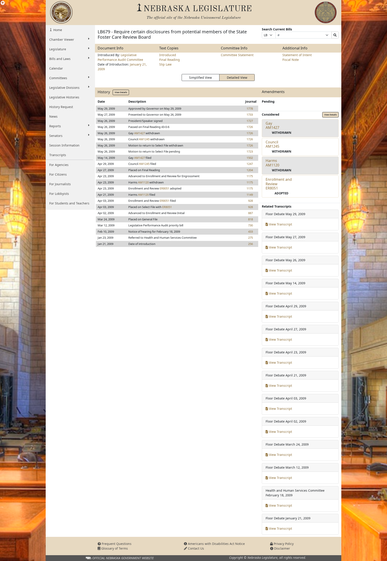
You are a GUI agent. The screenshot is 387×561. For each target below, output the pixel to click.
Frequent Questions (116, 544)
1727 (250, 121)
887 (250, 213)
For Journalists (60, 184)
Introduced (167, 55)
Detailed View (237, 77)
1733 (250, 115)
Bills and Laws (60, 59)
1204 (250, 170)
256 (250, 244)
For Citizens (58, 174)
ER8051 (164, 188)
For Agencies (59, 165)
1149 (250, 195)
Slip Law (165, 64)
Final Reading (169, 59)
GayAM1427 (272, 125)
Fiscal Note (290, 59)
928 (250, 201)
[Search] (335, 35)
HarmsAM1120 (272, 162)
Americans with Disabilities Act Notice (216, 544)
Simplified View (200, 77)
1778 (250, 108)
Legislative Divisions (64, 87)
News (53, 116)
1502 (250, 158)
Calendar (56, 68)
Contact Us (195, 548)
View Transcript (280, 224)
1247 (250, 164)
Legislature (57, 49)
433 (250, 232)
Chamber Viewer (61, 39)
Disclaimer (281, 548)
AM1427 (139, 133)
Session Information (64, 145)
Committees (58, 78)
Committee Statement (237, 55)
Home (57, 30)
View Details (121, 92)
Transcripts (57, 155)
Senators (55, 136)
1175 (250, 176)
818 (250, 219)
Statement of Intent (297, 55)
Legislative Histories (64, 97)
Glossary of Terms (114, 548)
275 (250, 238)
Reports (55, 126)
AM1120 (143, 182)
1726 (250, 127)
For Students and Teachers (69, 203)
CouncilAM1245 (272, 144)
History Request (61, 107)
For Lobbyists (59, 193)
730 (250, 225)
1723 (250, 151)
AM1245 (144, 139)
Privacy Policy (283, 544)
